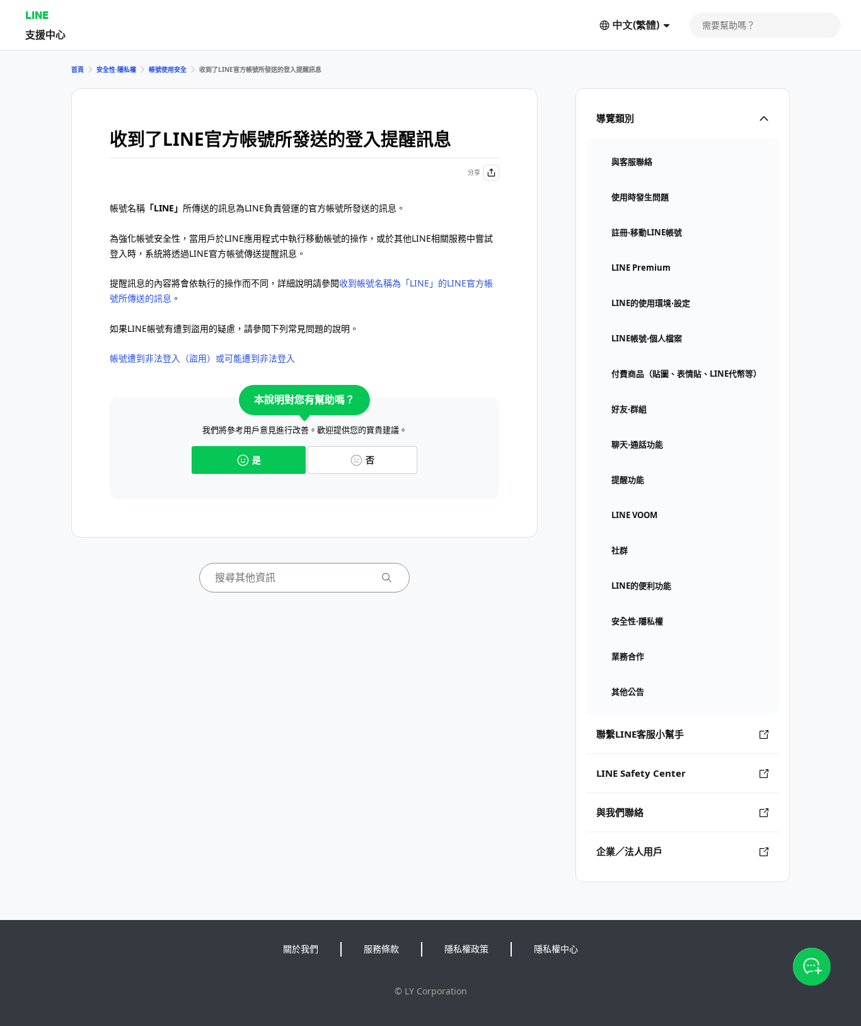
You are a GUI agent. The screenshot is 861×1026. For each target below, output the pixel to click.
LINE (37, 14)
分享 (474, 172)
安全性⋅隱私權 (116, 69)
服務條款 (381, 949)
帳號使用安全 (168, 69)
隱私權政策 (466, 949)
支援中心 (45, 34)
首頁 (77, 69)
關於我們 (300, 949)
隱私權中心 (556, 949)
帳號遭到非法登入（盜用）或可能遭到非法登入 (202, 358)
